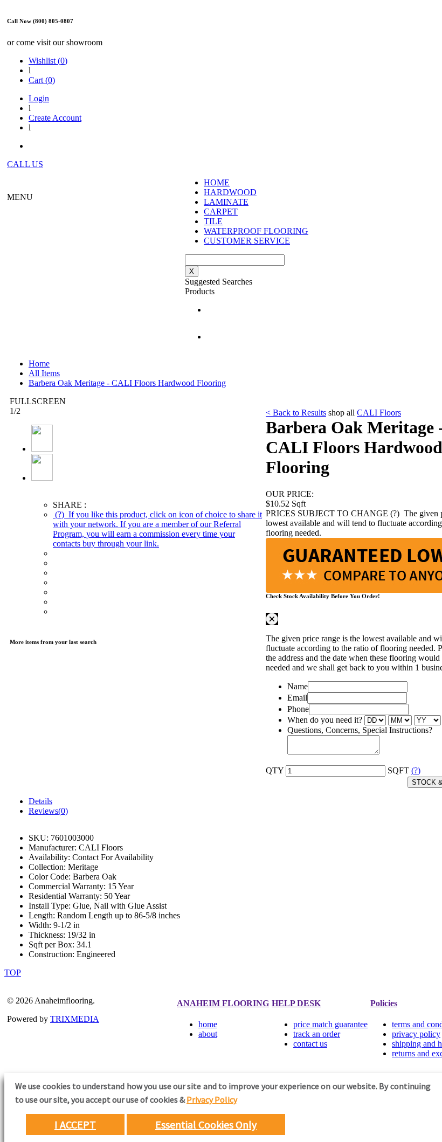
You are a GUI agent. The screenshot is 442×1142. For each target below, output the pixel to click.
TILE (213, 221)
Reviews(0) (48, 810)
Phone (298, 709)
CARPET (221, 211)
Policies (383, 1003)
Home (39, 363)
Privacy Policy (212, 1099)
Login (39, 98)
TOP (12, 972)
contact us (310, 1043)
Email (297, 697)
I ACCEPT (75, 1124)
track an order (316, 1034)
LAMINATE (226, 201)
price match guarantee (330, 1024)
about (207, 1034)
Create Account (55, 117)
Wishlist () (48, 60)
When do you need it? (324, 719)
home (207, 1024)
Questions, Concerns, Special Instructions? (359, 730)
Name (297, 686)
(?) (157, 529)
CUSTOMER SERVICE (247, 240)
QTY (275, 770)
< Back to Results (296, 412)
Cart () (42, 80)
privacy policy (416, 1034)
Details (40, 801)
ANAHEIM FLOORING (223, 1003)
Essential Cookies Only (206, 1124)
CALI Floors (379, 412)
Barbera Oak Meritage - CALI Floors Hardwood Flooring (127, 382)
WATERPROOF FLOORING (256, 231)
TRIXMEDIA (74, 1018)
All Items (44, 373)
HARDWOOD (230, 192)
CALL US (25, 164)
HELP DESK (296, 1003)
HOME (217, 182)
